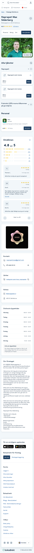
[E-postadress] (17, 260)
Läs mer (7, 196)
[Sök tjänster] (31, 63)
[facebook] (11, 542)
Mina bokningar (8, 474)
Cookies (5, 530)
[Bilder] (17, 237)
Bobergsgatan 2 (11, 293)
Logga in (6, 470)
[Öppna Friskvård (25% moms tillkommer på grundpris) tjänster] (31, 104)
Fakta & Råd (7, 507)
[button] (17, 78)
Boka (28, 82)
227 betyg (15, 26)
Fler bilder (26, 55)
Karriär (5, 510)
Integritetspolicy (8, 527)
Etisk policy (6, 523)
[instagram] (4, 542)
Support (5, 513)
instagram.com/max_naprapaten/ (17, 279)
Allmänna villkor (8, 533)
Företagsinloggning (18, 457)
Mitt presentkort (8, 480)
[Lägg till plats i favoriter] (31, 18)
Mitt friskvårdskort (9, 484)
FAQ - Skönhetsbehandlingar (12, 503)
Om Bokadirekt (8, 497)
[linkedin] (8, 542)
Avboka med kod (8, 487)
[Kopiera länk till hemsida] (28, 279)
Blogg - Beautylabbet (10, 500)
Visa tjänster (26, 32)
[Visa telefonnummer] (28, 265)
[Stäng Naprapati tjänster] (31, 69)
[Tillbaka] (3, 3)
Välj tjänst (27, 128)
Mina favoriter (7, 477)
